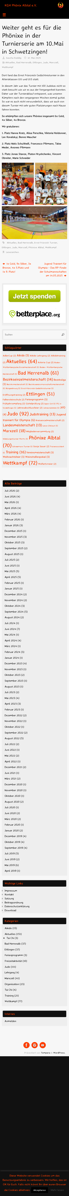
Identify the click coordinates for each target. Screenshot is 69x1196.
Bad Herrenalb (23, 62)
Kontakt (9, 894)
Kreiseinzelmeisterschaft (50, 420)
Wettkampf (7, 67)
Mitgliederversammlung (40, 431)
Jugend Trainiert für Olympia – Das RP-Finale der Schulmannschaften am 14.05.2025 (52, 269)
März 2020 (11, 819)
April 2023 (11, 703)
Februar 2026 (12, 519)
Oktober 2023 (12, 675)
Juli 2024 (10, 623)
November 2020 (14, 790)
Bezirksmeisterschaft (17, 384)
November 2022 (14, 721)
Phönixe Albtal (36, 247)
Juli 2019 (10, 853)
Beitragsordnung (14, 902)
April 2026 (11, 508)
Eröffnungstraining (14, 394)
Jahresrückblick (51, 408)
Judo (45, 62)
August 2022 (12, 738)
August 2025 (12, 554)
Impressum (11, 890)
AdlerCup (9, 355)
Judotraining (42, 414)
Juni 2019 (10, 859)
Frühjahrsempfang (14, 403)
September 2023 (14, 680)
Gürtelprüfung (35, 403)
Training (16, 452)
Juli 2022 (10, 744)
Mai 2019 (10, 865)
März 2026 (11, 513)
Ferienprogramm (36, 399)
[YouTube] (43, 1045)
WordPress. (59, 1052)
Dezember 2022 (13, 715)
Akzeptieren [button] (39, 1190)
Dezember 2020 (13, 784)
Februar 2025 (12, 583)
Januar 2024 (12, 657)
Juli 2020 (10, 807)
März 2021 (10, 778)
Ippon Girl (50, 403)
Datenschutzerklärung (17, 906)
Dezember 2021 (13, 767)
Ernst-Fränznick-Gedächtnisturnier (37, 388)
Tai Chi (10, 938)
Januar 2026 (12, 525)
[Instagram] (34, 1045)
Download (10, 910)
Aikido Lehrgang (40, 355)
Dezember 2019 (13, 836)
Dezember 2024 (14, 594)
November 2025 (14, 536)
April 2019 (10, 870)
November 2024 (14, 600)
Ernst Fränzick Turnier (45, 242)
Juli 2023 (10, 692)
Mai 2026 (10, 502)
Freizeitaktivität (13, 961)
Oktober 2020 (12, 796)
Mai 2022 (10, 755)
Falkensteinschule (13, 399)
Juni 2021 (10, 773)
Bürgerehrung (13, 388)
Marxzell (53, 62)
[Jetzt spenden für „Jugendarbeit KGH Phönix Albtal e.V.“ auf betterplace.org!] (34, 322)
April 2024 (11, 640)
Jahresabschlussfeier (30, 407)
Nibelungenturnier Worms (15, 438)
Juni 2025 (10, 565)
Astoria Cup (46, 362)
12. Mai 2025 (34, 57)
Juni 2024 (10, 629)
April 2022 (11, 761)
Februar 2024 (12, 652)
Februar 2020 (12, 824)
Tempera (45, 1052)
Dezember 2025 (13, 531)
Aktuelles (10, 62)
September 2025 (14, 548)
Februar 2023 (12, 709)
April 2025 (11, 577)
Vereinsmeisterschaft (40, 452)
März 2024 (11, 646)
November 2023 (14, 669)
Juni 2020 (10, 813)
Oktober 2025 (12, 542)
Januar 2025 (12, 588)
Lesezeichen (12, 252)
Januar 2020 (12, 830)
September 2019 (14, 847)
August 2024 (12, 617)
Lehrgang (10, 972)
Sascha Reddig (13, 57)
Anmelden (10, 1021)
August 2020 (12, 801)
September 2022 (14, 732)
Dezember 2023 (13, 663)
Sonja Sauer (41, 446)
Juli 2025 (10, 559)
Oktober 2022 (12, 726)
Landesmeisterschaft (22, 425)
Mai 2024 (10, 634)
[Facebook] (26, 1045)
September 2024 (14, 611)
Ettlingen (37, 62)
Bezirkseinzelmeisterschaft (28, 379)
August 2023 (12, 686)
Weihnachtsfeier (13, 456)
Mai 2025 (10, 571)
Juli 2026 (10, 490)
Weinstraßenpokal (37, 456)
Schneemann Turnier (22, 446)
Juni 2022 (10, 749)
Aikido (23, 355)
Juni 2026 (10, 496)
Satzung (9, 898)
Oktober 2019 (12, 842)
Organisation (12, 984)
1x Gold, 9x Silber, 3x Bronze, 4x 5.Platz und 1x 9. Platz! (17, 267)
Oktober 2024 (13, 605)
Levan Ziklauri (50, 425)
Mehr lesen (57, 1190)
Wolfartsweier (47, 463)
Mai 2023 (10, 698)
